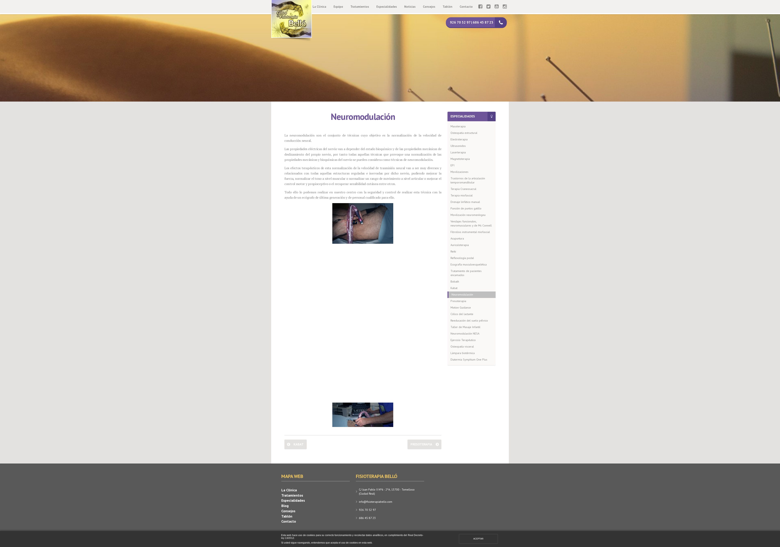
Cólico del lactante (462, 314)
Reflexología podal (462, 258)
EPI (452, 165)
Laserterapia (458, 152)
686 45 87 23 (367, 518)
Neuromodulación (462, 294)
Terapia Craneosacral (463, 189)
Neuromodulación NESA (465, 333)
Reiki (453, 251)
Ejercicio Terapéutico (463, 340)
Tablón (447, 7)
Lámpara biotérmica (463, 353)
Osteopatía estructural (464, 133)
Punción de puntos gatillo (466, 208)
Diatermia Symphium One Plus (469, 359)
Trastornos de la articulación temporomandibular (468, 180)
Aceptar (478, 538)
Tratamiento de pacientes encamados (466, 273)
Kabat (299, 444)
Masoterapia (458, 126)
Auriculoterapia (460, 245)
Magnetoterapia (460, 159)
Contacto (466, 7)
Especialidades (386, 7)
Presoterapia (421, 444)
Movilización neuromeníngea (468, 215)
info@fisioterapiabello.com (375, 502)
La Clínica (319, 7)
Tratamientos (359, 7)
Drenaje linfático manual (465, 202)
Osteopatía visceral (462, 346)
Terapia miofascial (462, 195)
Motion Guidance (461, 307)
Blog (285, 505)
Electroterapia (459, 139)
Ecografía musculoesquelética (469, 264)
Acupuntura (457, 238)
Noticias (410, 7)
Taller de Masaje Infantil (465, 327)
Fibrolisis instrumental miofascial (470, 232)
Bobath (455, 281)
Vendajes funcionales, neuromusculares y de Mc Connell (471, 223)
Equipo (338, 7)
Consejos (429, 7)
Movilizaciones (459, 172)
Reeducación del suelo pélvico (469, 320)
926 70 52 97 (367, 510)
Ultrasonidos (458, 146)
